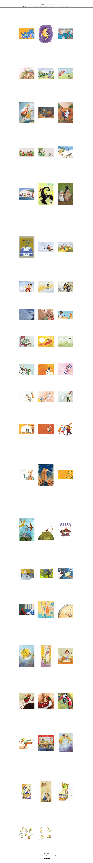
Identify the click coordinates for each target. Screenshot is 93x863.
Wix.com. (56, 855)
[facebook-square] (44, 858)
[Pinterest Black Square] (49, 858)
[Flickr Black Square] (46, 858)
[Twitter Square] (47, 858)
